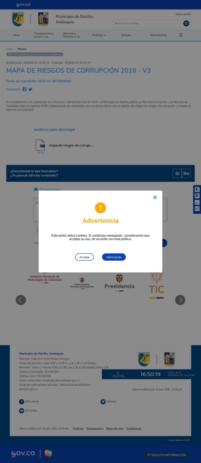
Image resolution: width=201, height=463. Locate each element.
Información (114, 257)
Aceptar (84, 257)
